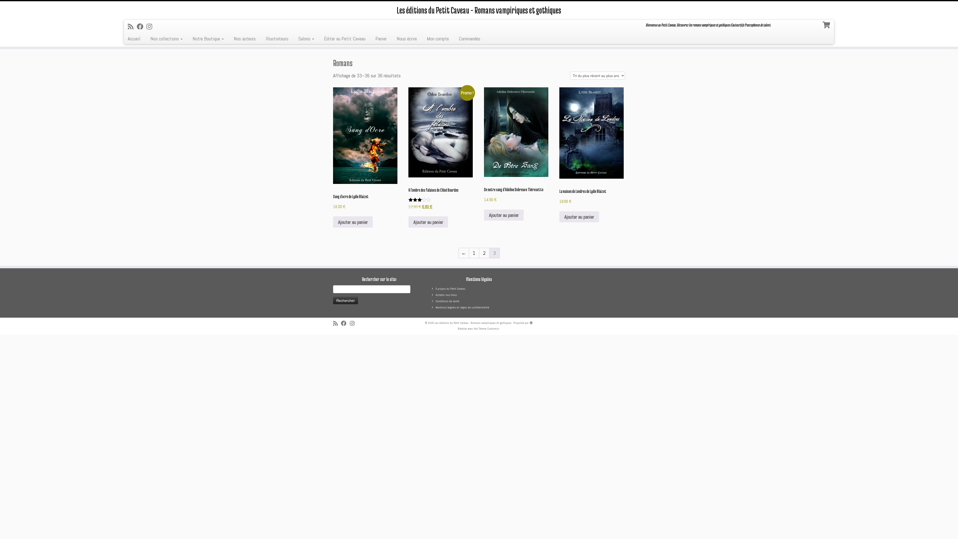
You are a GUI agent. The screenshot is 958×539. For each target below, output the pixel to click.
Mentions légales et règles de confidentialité (462, 307)
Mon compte (438, 38)
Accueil (134, 38)
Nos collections (165, 38)
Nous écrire (407, 38)
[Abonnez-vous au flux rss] (132, 27)
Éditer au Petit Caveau (344, 38)
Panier (381, 38)
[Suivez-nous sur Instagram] (150, 27)
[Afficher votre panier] (827, 24)
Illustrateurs (277, 38)
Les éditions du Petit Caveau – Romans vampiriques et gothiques (479, 10)
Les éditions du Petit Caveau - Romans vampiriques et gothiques (473, 323)
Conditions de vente (447, 301)
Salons (305, 38)
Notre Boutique (207, 38)
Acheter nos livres (446, 295)
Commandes (469, 38)
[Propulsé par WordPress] (531, 322)
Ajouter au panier (353, 222)
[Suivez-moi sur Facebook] (141, 27)
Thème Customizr (489, 328)
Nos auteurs (245, 38)
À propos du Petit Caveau (450, 288)
